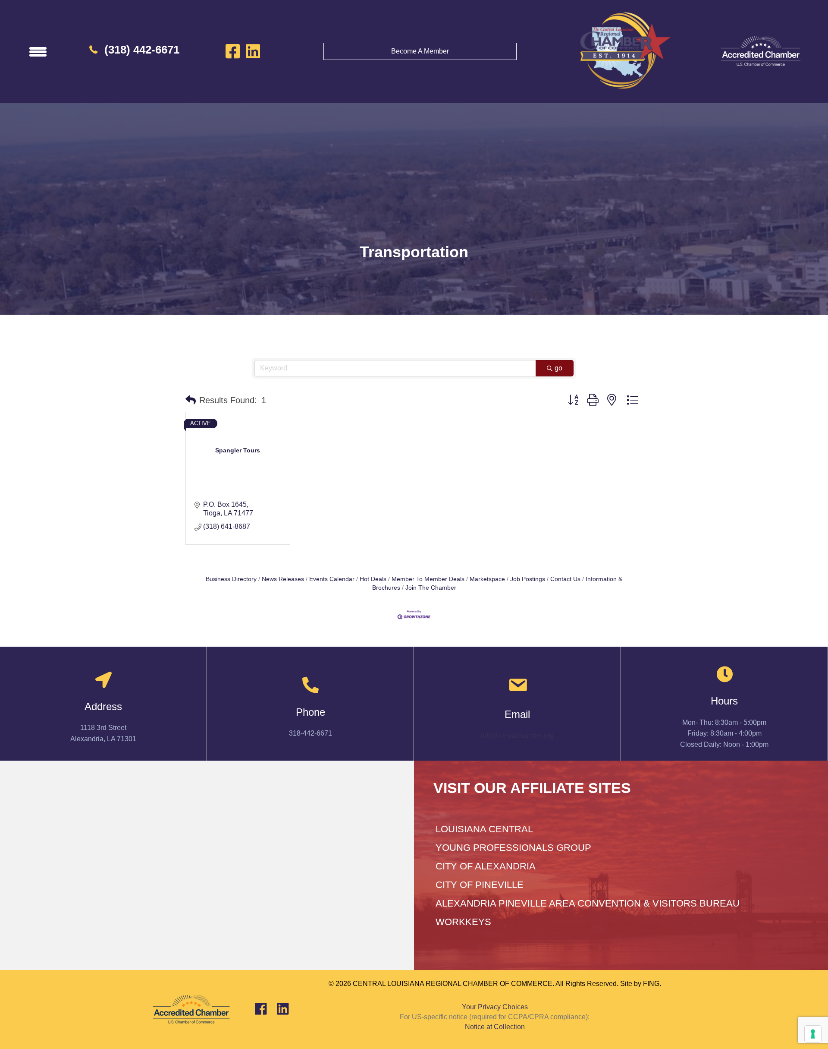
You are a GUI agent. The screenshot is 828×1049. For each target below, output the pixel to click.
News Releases (283, 579)
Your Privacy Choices (495, 1007)
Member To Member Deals (428, 579)
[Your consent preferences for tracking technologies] (813, 1034)
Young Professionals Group (513, 847)
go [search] (558, 368)
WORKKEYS (463, 921)
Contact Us (565, 579)
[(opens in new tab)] (761, 51)
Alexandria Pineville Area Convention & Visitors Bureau (588, 903)
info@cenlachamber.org (517, 735)
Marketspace (487, 579)
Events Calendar (331, 579)
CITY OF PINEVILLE (480, 884)
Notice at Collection (495, 1026)
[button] (190, 400)
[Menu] (38, 51)
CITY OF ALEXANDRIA (486, 866)
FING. (652, 983)
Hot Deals (373, 579)
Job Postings (527, 579)
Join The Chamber (430, 588)
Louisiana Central (484, 829)
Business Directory (231, 579)
